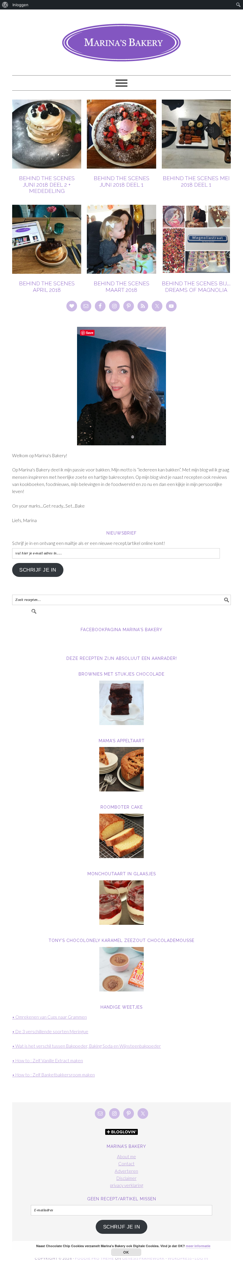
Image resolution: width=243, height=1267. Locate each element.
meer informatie (198, 1246)
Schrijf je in (37, 570)
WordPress (180, 1258)
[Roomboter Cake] (121, 836)
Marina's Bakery (121, 39)
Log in (201, 1258)
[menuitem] (5, 4)
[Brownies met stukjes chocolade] (121, 703)
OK (126, 1252)
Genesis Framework (143, 1258)
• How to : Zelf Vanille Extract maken (47, 1060)
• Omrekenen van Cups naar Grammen (49, 1017)
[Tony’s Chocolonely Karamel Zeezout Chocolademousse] (121, 969)
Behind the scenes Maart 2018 (121, 286)
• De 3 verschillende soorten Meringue (50, 1031)
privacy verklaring (126, 1185)
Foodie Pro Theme (94, 1258)
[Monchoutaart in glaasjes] (121, 902)
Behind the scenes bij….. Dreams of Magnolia (196, 286)
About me (126, 1156)
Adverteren (126, 1171)
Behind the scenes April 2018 (47, 286)
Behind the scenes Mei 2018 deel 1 (196, 181)
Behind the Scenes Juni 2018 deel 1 (121, 181)
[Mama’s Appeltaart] (121, 769)
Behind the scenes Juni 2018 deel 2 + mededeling (47, 184)
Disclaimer (126, 1178)
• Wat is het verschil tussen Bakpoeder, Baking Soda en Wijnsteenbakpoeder (86, 1046)
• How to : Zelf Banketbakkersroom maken (53, 1074)
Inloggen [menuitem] (20, 4)
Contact (126, 1163)
